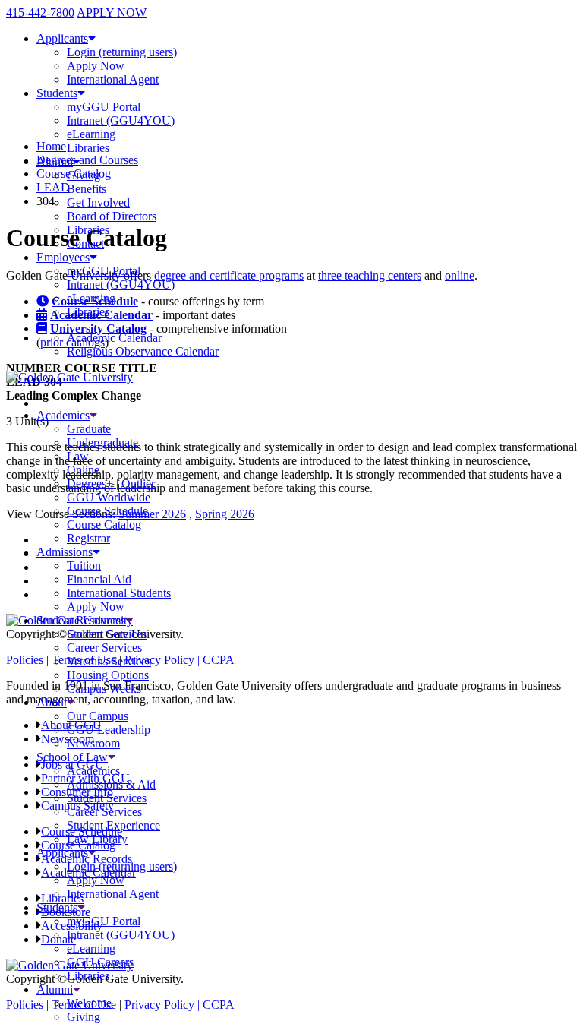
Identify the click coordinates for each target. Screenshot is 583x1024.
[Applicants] (92, 852)
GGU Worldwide (108, 497)
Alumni (54, 161)
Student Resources (80, 620)
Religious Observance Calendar (143, 351)
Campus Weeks (104, 688)
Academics (63, 415)
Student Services (107, 633)
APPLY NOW (112, 12)
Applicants (62, 38)
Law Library (97, 839)
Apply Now (95, 65)
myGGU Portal (103, 106)
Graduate (89, 428)
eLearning (91, 134)
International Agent (113, 79)
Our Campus (97, 716)
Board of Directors (111, 216)
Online (83, 469)
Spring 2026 (224, 513)
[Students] (81, 907)
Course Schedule (107, 510)
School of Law (72, 757)
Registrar (88, 538)
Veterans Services (109, 661)
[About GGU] (70, 702)
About (51, 702)
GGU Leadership (108, 729)
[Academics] (93, 415)
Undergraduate (102, 442)
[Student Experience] (129, 620)
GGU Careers (100, 962)
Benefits (86, 188)
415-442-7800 (40, 12)
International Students (119, 592)
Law (78, 456)
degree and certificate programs (229, 275)
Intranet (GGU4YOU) (121, 120)
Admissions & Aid (111, 784)
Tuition (84, 565)
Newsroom (93, 743)
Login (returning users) (122, 52)
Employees (63, 257)
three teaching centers (369, 275)
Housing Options (108, 674)
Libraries (88, 147)
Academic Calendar (114, 337)
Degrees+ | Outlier (111, 483)
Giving (83, 175)
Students (56, 93)
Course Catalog (104, 524)
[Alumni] (76, 989)
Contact (85, 243)
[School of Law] (111, 757)
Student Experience (113, 825)
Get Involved (98, 202)
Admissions (64, 551)
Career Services (104, 647)
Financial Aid (99, 579)
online (459, 275)
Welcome (89, 1003)
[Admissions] (96, 551)
